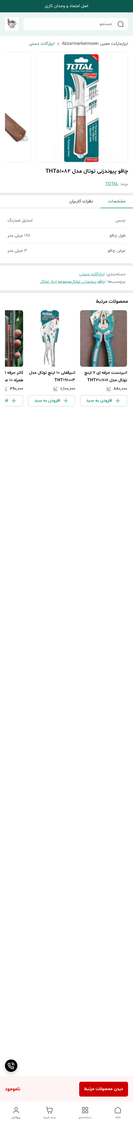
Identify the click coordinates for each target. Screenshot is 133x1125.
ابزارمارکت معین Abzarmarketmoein (95, 44)
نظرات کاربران (81, 201)
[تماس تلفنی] (11, 1065)
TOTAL (111, 184)
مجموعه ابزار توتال (55, 282)
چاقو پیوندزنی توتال (88, 282)
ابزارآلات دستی (41, 44)
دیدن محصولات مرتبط (103, 1089)
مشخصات (117, 201)
